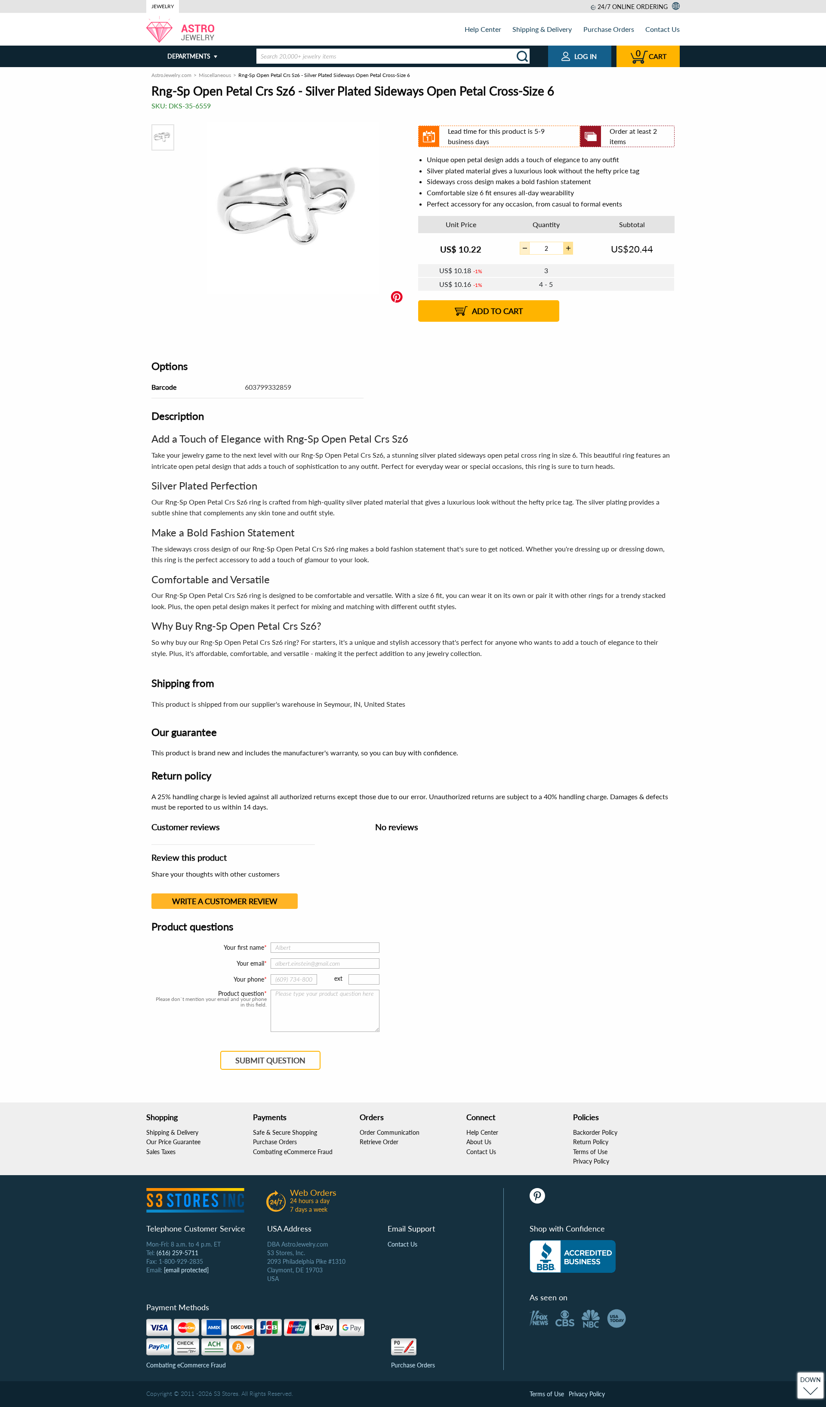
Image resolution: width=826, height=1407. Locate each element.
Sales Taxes (161, 1151)
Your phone (249, 979)
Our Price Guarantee (173, 1141)
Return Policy (590, 1141)
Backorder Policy (595, 1132)
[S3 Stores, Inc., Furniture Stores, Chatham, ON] (573, 1256)
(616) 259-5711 (177, 1252)
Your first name (244, 947)
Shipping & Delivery (542, 29)
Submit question (270, 1060)
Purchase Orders (608, 29)
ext (338, 978)
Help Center (483, 29)
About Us (478, 1141)
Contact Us (662, 29)
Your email (250, 963)
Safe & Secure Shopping (285, 1132)
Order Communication (389, 1132)
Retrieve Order (379, 1141)
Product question (241, 994)
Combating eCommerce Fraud (293, 1151)
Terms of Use (590, 1151)
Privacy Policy (591, 1161)
